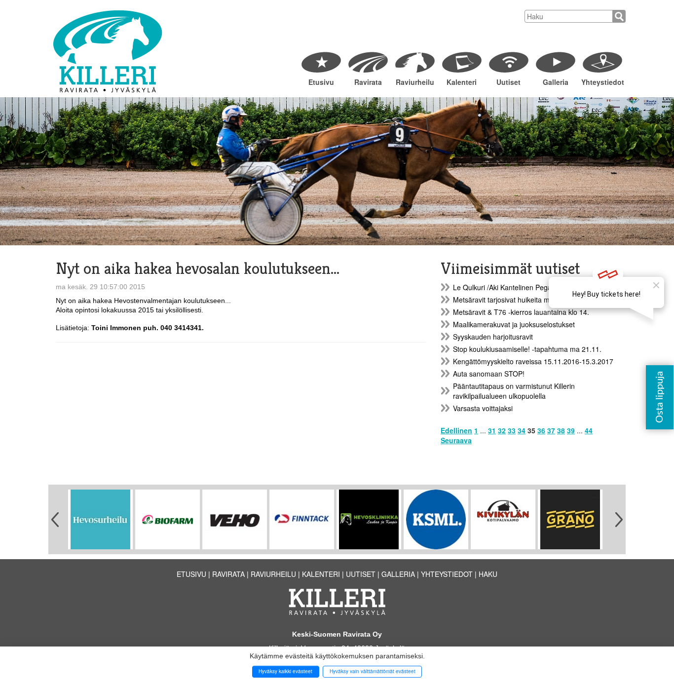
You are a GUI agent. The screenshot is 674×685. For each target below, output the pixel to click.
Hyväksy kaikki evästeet (285, 671)
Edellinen (456, 430)
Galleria (555, 82)
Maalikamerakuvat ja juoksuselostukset (514, 324)
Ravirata (368, 82)
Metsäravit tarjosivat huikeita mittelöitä (512, 299)
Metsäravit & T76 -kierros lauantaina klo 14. (521, 312)
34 (521, 430)
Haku (488, 574)
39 (571, 430)
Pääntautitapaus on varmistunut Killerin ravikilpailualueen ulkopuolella (514, 391)
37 (551, 430)
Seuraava (456, 440)
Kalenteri (462, 82)
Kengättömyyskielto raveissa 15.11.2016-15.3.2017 (533, 361)
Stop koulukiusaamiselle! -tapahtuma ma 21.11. (527, 349)
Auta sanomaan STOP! (488, 374)
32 (502, 430)
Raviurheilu (415, 82)
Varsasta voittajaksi (483, 408)
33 (512, 430)
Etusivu (321, 82)
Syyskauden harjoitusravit (493, 337)
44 (589, 430)
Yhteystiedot (602, 82)
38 (561, 430)
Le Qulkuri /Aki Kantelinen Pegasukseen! (516, 287)
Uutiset (508, 82)
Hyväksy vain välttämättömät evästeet (372, 671)
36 (541, 430)
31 (492, 430)
